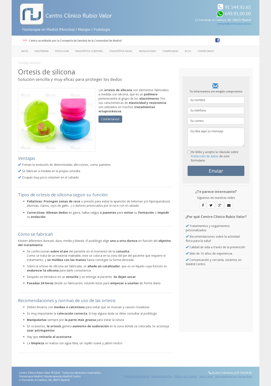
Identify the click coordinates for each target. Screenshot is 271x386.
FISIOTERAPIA (42, 51)
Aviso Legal (206, 376)
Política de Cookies (185, 376)
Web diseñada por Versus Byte (233, 376)
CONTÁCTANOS (206, 51)
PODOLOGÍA (62, 51)
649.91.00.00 (238, 13)
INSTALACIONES (147, 51)
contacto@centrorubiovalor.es (234, 23)
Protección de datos (204, 156)
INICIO (24, 51)
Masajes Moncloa (161, 376)
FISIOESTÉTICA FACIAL (121, 51)
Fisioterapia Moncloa (136, 376)
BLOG (188, 51)
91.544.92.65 (238, 7)
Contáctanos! (110, 119)
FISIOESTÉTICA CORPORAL (89, 51)
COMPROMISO (170, 51)
